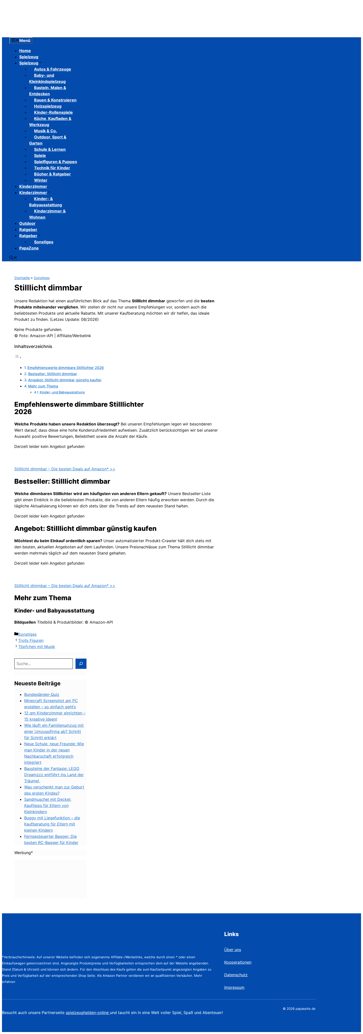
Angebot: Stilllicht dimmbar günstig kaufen (64, 380)
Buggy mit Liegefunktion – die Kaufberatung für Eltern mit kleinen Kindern (52, 824)
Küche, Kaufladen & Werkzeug (50, 121)
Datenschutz (236, 974)
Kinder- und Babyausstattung (62, 392)
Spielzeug (28, 56)
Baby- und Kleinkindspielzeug (47, 78)
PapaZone (29, 248)
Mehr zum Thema (43, 386)
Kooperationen (237, 962)
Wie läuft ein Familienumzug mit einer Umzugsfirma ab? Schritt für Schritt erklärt (54, 731)
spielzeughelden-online (88, 1012)
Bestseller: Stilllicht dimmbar (52, 374)
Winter (40, 180)
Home (25, 50)
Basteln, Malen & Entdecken (47, 90)
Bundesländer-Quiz (41, 694)
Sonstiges (43, 241)
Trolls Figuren (30, 640)
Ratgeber (28, 229)
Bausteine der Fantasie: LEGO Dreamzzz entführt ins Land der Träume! (54, 774)
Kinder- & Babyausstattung (45, 201)
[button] (13, 258)
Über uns (232, 949)
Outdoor (27, 223)
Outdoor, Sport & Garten (47, 140)
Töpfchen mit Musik (36, 646)
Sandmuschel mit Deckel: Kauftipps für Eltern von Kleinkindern (47, 805)
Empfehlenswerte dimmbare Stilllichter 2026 (65, 367)
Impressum (234, 987)
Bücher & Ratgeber (52, 174)
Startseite (22, 278)
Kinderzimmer (33, 186)
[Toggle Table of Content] (18, 357)
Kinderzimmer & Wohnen (47, 214)
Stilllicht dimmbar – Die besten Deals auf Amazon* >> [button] (64, 468)
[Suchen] (81, 663)
